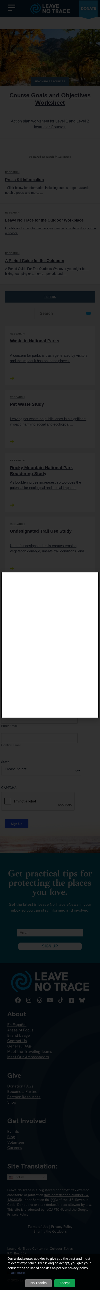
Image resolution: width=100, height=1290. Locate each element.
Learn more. (17, 1273)
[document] (50, 645)
